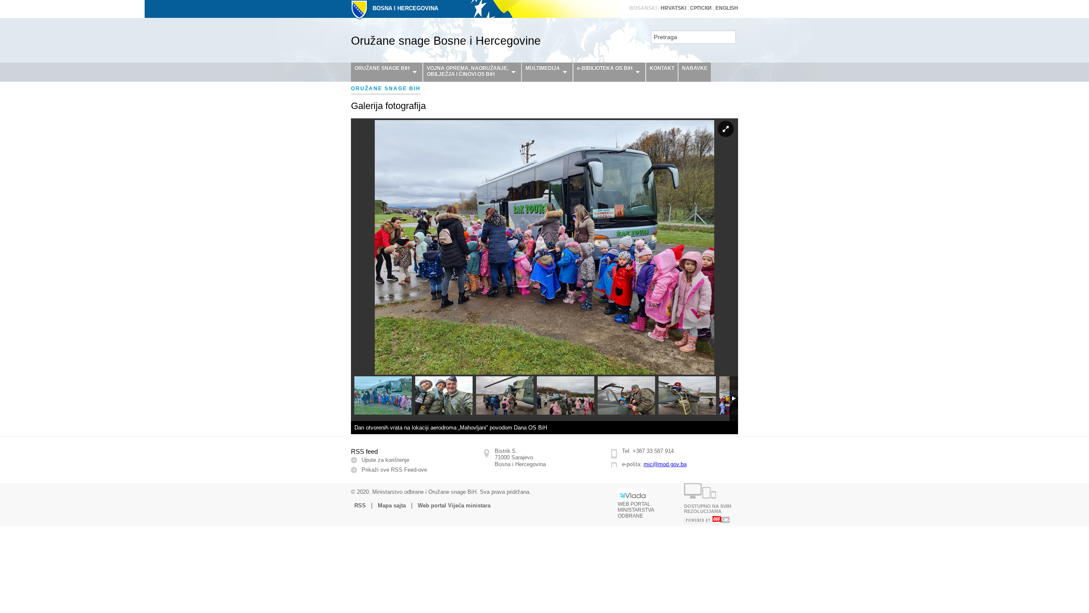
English (727, 8)
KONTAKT (662, 68)
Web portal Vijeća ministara (454, 505)
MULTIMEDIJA (542, 68)
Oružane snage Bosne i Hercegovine (446, 40)
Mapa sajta (392, 505)
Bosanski (643, 8)
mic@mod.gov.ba (665, 464)
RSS (360, 505)
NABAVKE (694, 68)
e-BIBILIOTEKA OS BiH (605, 68)
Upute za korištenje (385, 460)
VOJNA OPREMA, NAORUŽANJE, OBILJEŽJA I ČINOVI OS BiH (467, 71)
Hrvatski (673, 8)
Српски (701, 8)
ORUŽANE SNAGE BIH (382, 68)
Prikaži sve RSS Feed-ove (394, 470)
